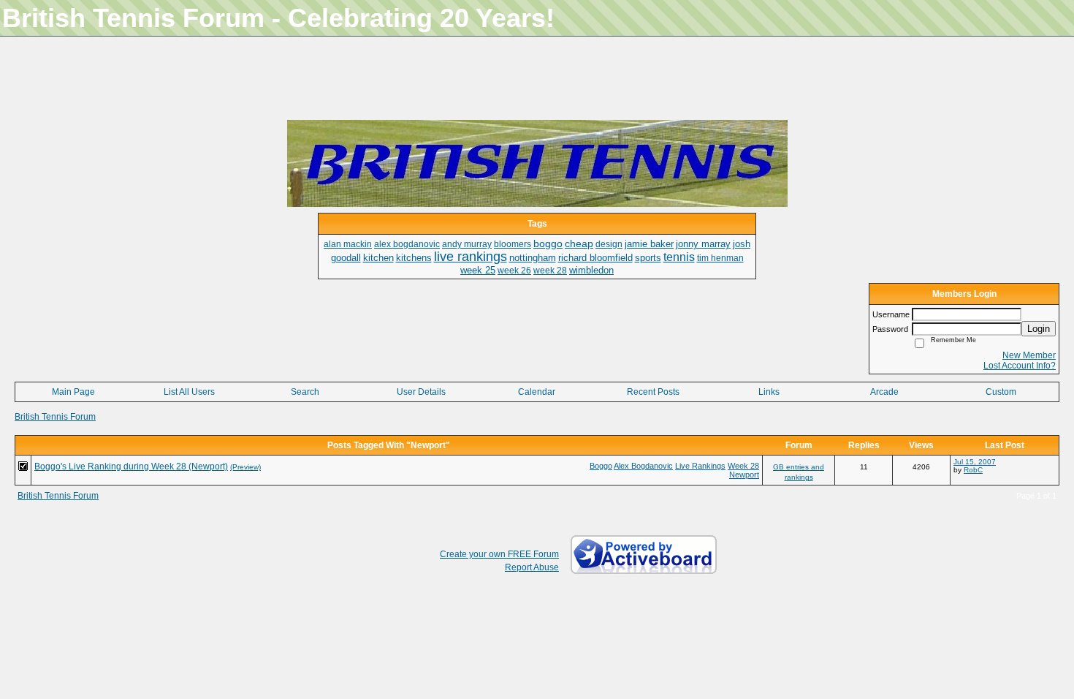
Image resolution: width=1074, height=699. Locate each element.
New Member (1029, 355)
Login (1038, 328)
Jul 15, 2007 (974, 462)
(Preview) (245, 467)
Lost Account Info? (1019, 365)
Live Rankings (700, 465)
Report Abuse (532, 567)
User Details (421, 392)
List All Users (189, 392)
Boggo (601, 465)
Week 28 (743, 465)
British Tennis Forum (55, 417)
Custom (1001, 392)
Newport (744, 474)
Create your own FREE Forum (499, 554)
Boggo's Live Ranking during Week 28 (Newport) (131, 466)
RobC (973, 470)
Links (769, 392)
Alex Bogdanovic (643, 465)
